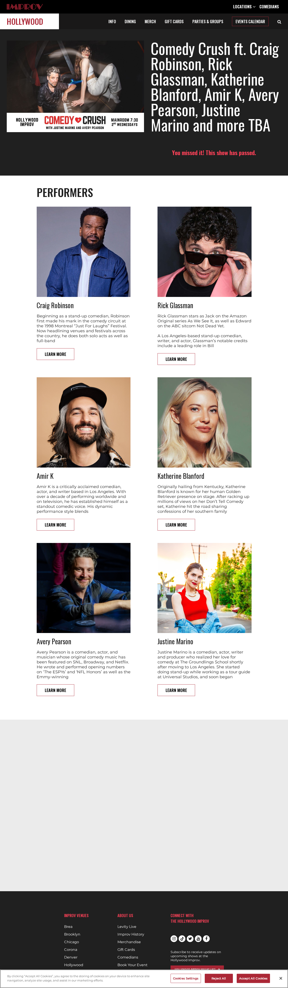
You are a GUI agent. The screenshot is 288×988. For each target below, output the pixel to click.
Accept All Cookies (253, 978)
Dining (130, 21)
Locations (243, 6)
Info (112, 21)
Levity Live (126, 927)
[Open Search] (279, 21)
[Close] (281, 978)
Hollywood (25, 21)
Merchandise (129, 942)
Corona (70, 950)
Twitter (190, 938)
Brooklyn (72, 934)
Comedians (269, 6)
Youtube (198, 938)
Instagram (174, 938)
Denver (70, 957)
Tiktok (182, 938)
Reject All (219, 978)
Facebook (206, 938)
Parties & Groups (207, 21)
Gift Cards (174, 21)
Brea (68, 927)
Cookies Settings (185, 978)
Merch (150, 21)
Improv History (130, 934)
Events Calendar (250, 21)
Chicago (71, 942)
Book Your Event (132, 965)
